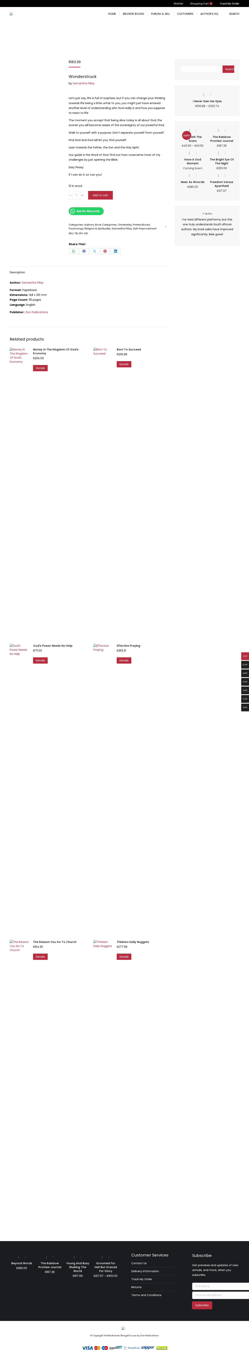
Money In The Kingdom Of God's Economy (56, 351)
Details (40, 368)
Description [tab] (17, 272)
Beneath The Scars (193, 143)
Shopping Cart (200, 3)
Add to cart (100, 195)
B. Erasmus (208, 217)
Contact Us (139, 1263)
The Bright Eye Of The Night (222, 165)
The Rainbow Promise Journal (221, 143)
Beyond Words (21, 1263)
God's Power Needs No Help (53, 646)
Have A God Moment (192, 165)
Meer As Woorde (192, 186)
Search (229, 69)
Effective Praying (128, 646)
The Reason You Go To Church (54, 942)
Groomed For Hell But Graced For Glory (106, 1267)
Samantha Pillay (84, 83)
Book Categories (106, 225)
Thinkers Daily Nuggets (133, 942)
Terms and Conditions (146, 1295)
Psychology (76, 228)
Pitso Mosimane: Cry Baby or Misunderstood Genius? (208, 103)
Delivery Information (145, 1271)
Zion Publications (36, 312)
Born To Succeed (129, 349)
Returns (136, 1287)
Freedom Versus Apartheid (221, 188)
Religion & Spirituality (97, 228)
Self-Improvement (144, 228)
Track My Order (141, 1279)
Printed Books (141, 225)
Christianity (125, 225)
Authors (89, 225)
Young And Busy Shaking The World (77, 1267)
